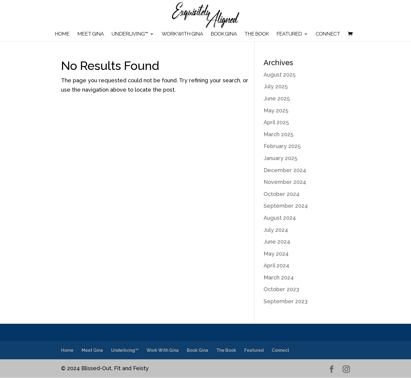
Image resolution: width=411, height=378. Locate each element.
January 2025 (280, 158)
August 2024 (280, 218)
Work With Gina (182, 34)
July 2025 (276, 86)
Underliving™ (129, 34)
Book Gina (223, 34)
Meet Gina (90, 34)
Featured (289, 34)
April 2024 (276, 265)
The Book (256, 34)
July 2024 (276, 230)
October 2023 (281, 289)
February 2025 (282, 146)
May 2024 (276, 253)
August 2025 (279, 74)
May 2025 (276, 110)
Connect (328, 34)
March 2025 (278, 134)
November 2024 (285, 182)
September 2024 (286, 206)
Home (62, 34)
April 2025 (276, 122)
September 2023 (285, 301)
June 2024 (277, 241)
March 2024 (279, 277)
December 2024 (285, 170)
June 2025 (277, 98)
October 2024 (281, 194)
